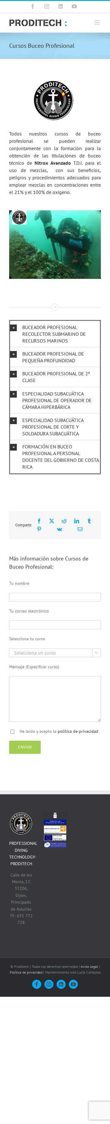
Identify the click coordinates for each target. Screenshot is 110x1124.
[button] (55, 334)
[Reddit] (64, 521)
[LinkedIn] (76, 521)
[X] (51, 521)
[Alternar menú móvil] (97, 22)
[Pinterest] (39, 529)
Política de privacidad (26, 972)
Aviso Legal (89, 966)
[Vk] (59, 529)
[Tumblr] (89, 521)
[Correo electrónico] (80, 529)
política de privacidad (78, 731)
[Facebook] (39, 521)
